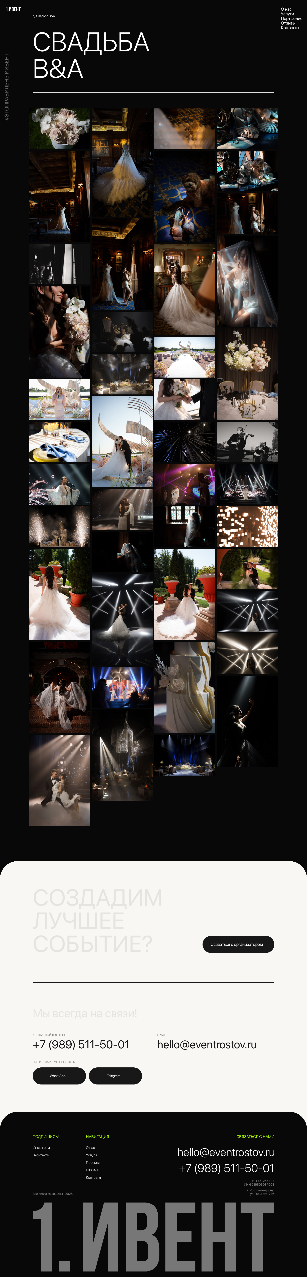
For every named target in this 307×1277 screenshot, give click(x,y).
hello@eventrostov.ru (207, 1044)
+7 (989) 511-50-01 (81, 1044)
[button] (238, 944)
